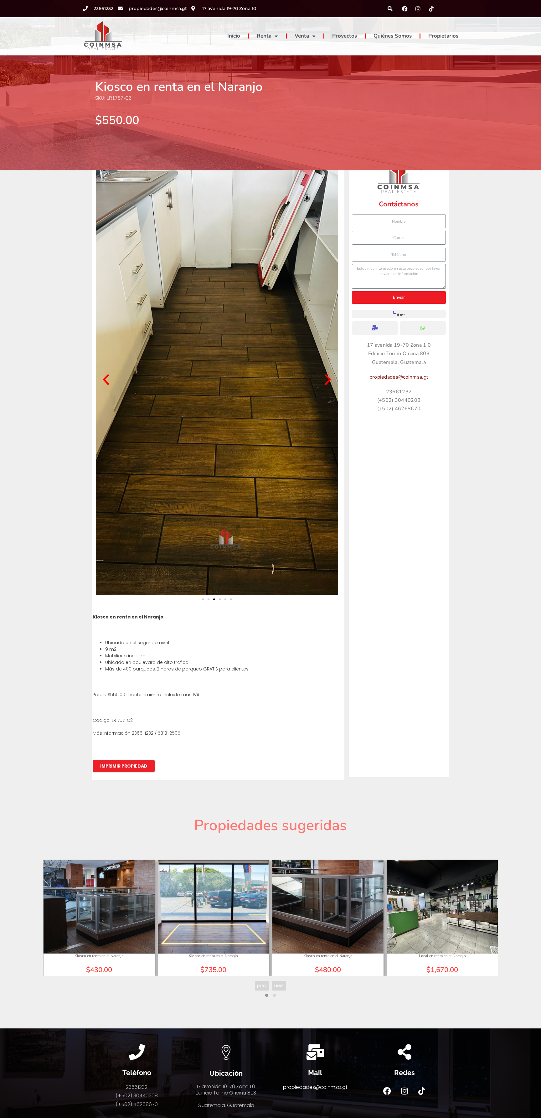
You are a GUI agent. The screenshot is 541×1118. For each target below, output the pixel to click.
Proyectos (344, 35)
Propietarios (443, 35)
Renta (264, 35)
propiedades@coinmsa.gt (399, 377)
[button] (390, 8)
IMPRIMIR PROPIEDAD (123, 766)
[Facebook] (387, 1091)
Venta (302, 35)
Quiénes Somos (393, 35)
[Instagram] (404, 1091)
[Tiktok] (422, 1091)
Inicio (233, 35)
